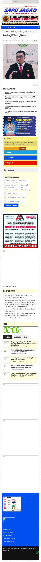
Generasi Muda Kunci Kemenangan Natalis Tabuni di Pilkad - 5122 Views (21, 97)
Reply (35, 40)
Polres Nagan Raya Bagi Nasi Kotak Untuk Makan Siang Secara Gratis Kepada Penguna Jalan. (24, 374)
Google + (9, 163)
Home (7, 32)
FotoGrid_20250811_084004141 (16, 35)
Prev (35, 84)
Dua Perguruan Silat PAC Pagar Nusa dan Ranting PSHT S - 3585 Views (21, 107)
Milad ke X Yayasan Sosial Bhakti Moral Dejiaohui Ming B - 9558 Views (20, 93)
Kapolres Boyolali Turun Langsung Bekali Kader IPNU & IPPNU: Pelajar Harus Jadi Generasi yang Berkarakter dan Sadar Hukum (21, 316)
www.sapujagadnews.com (22, 548)
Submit (22, 148)
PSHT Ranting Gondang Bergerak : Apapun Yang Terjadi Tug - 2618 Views (21, 112)
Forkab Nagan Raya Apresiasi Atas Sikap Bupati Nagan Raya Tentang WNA (23, 358)
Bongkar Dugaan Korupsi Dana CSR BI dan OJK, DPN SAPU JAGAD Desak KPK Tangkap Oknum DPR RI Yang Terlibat (24, 343)
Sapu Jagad (13, 40)
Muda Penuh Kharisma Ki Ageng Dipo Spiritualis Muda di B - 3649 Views (21, 102)
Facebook (9, 157)
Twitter (8, 152)
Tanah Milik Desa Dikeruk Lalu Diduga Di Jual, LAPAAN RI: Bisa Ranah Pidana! (23, 351)
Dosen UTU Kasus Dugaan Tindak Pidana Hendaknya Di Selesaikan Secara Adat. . (22, 366)
